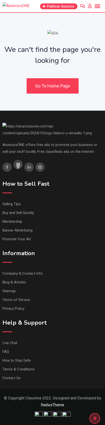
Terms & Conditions (18, 369)
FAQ (5, 351)
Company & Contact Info (22, 273)
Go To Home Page (52, 85)
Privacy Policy (13, 308)
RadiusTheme (52, 405)
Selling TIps (11, 204)
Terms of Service (16, 300)
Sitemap (9, 291)
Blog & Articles (14, 282)
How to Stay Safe (16, 360)
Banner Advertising (17, 230)
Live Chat (9, 343)
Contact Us (11, 378)
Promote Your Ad (16, 239)
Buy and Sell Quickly (18, 213)
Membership (12, 221)
